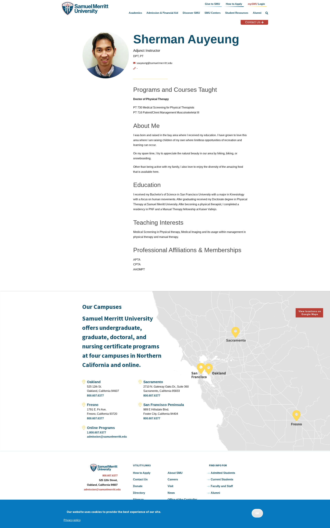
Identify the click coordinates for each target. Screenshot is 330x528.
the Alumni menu (262, 12)
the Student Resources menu (248, 12)
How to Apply (141, 472)
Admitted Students (223, 472)
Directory (139, 492)
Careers (173, 479)
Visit (170, 486)
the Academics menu (142, 12)
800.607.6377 (95, 395)
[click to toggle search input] (266, 13)
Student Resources (236, 12)
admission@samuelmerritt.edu (107, 436)
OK (257, 513)
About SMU (175, 472)
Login (256, 3)
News (171, 492)
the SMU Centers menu (221, 12)
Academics (135, 12)
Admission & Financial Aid (162, 12)
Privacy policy (72, 520)
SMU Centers (213, 12)
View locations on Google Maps (310, 313)
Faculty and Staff (222, 486)
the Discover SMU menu (200, 12)
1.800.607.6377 (96, 432)
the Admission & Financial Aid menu (178, 12)
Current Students (222, 479)
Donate (137, 486)
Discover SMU (191, 12)
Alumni (257, 12)
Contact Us (253, 22)
